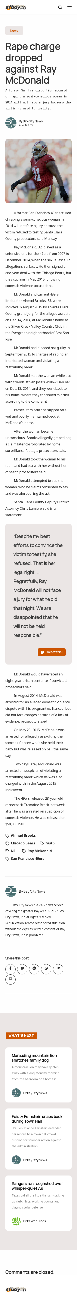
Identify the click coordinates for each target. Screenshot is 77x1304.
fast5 (50, 843)
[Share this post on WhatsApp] (46, 969)
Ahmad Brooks (23, 835)
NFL (14, 850)
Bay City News (33, 121)
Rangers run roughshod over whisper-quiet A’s (37, 1186)
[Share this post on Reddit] (34, 969)
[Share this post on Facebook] (10, 969)
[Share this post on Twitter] (22, 969)
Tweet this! (54, 652)
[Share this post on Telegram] (58, 969)
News (14, 30)
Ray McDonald (40, 850)
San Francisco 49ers (27, 858)
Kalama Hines (36, 1221)
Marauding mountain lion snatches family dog (34, 1058)
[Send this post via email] (10, 979)
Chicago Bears (23, 843)
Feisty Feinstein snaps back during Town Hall (37, 1119)
